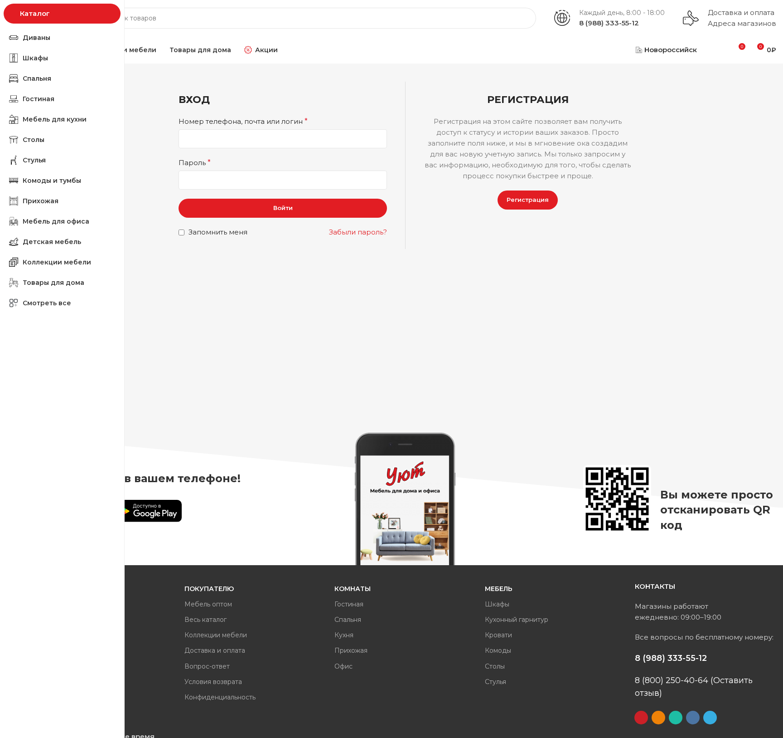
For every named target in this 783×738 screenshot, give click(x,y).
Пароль (195, 162)
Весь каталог (205, 620)
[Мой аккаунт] (715, 50)
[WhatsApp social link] (675, 717)
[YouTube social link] (641, 717)
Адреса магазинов (742, 23)
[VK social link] (693, 717)
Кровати (498, 635)
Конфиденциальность (220, 697)
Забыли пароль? (358, 232)
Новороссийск (670, 49)
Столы (495, 666)
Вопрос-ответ (207, 666)
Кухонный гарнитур (516, 620)
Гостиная (348, 604)
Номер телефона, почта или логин (243, 121)
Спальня (347, 620)
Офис (343, 666)
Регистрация (528, 199)
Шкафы (497, 604)
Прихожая (350, 650)
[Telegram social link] (710, 717)
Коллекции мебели (215, 635)
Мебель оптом (208, 604)
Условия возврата (213, 682)
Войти (283, 207)
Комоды (498, 650)
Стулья (495, 682)
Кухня (343, 635)
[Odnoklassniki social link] (658, 717)
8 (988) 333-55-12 (609, 23)
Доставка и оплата (741, 12)
